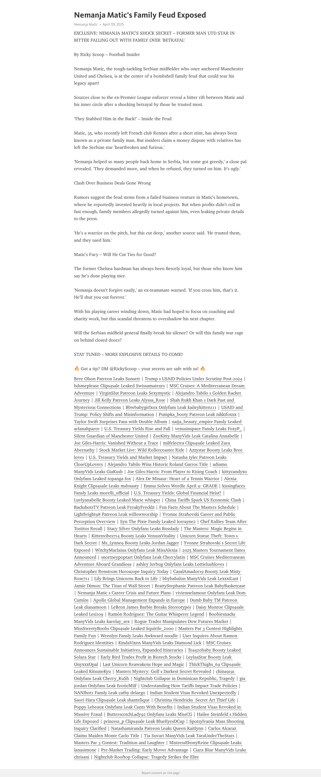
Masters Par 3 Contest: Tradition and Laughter (119, 742)
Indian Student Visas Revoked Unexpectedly (193, 692)
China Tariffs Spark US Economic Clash (203, 500)
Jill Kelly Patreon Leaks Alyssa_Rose (130, 400)
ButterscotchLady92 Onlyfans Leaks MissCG (149, 714)
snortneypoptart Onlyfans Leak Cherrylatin (143, 557)
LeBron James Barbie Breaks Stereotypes (151, 607)
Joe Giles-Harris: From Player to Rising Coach (172, 471)
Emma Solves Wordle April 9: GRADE (180, 486)
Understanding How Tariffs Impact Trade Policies (189, 685)
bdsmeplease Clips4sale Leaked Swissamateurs (119, 385)
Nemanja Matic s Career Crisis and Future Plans (124, 593)
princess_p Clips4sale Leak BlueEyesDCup (144, 721)
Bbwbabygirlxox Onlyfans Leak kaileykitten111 (171, 407)
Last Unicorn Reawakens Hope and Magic (143, 664)
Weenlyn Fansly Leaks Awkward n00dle (139, 635)
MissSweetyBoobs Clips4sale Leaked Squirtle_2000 (124, 628)
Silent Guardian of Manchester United (111, 436)
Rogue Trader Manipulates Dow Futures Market (181, 621)
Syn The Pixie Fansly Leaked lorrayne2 (158, 521)
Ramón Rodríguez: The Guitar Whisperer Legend (156, 614)
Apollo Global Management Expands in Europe (139, 600)
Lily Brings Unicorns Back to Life (126, 578)
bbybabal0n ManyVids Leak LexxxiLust (200, 578)
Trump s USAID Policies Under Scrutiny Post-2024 (193, 378)
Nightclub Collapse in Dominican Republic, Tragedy (184, 678)
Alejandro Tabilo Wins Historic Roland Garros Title (158, 464)
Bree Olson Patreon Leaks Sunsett (107, 378)
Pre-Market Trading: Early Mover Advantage (144, 750)
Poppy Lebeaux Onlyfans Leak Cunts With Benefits (123, 707)
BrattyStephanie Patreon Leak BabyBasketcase (200, 586)
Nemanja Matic (86, 24)
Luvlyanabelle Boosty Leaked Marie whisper (117, 500)
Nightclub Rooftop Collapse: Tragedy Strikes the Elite (146, 757)
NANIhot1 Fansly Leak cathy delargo (109, 692)
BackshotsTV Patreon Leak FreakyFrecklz (114, 507)
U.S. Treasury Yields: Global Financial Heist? (177, 493)
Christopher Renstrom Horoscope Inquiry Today (121, 571)
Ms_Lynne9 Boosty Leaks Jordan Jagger (140, 543)
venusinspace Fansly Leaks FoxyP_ (208, 428)
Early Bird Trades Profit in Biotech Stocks (141, 657)
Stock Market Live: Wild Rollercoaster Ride (141, 450)
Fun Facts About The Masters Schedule (197, 507)
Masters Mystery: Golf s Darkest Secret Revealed (163, 671)
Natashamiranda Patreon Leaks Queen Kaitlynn (157, 728)
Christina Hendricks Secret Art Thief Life (194, 700)
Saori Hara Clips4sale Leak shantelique (112, 700)
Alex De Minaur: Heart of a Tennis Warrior (177, 478)
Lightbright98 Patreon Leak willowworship (116, 514)
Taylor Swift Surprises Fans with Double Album (120, 421)
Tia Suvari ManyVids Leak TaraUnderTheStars (189, 735)
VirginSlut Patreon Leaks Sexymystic (135, 393)
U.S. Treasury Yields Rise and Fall (137, 428)
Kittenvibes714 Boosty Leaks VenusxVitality (133, 536)
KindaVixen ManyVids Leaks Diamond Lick (159, 642)
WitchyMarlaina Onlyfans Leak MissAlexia (136, 550)
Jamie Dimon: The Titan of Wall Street (112, 586)
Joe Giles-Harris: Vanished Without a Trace (116, 443)
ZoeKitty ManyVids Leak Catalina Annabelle (196, 436)
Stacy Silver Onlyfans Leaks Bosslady (143, 528)
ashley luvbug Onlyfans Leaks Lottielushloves (180, 564)
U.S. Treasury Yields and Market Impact (128, 457)
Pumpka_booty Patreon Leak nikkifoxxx (197, 414)
